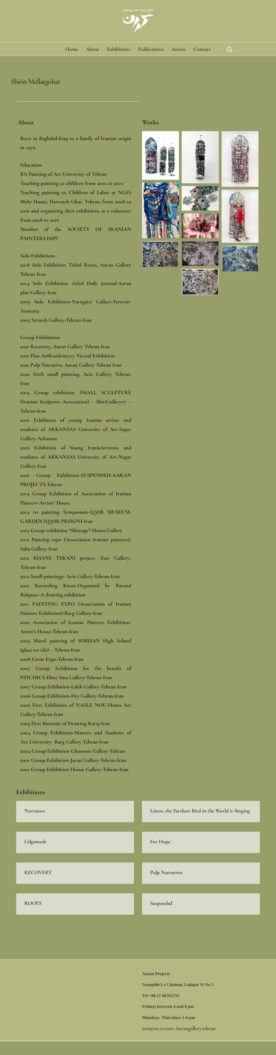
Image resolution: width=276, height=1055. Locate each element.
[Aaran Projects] (138, 21)
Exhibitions (118, 49)
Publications (151, 49)
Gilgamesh (35, 841)
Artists (178, 49)
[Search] (230, 49)
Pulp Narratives (166, 872)
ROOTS (33, 903)
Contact (202, 49)
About (92, 49)
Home (71, 49)
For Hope (160, 841)
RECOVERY (37, 872)
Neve (9, 1048)
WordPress (50, 1048)
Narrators (34, 811)
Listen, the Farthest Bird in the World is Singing (200, 811)
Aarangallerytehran (195, 1028)
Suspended (161, 903)
